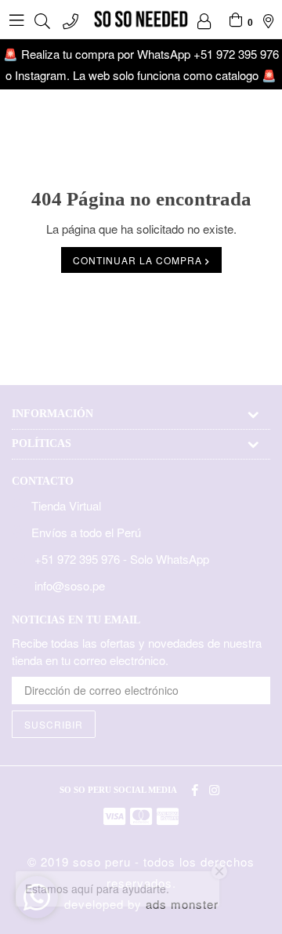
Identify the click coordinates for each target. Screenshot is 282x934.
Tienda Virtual (66, 505)
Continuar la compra (139, 260)
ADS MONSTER (182, 904)
